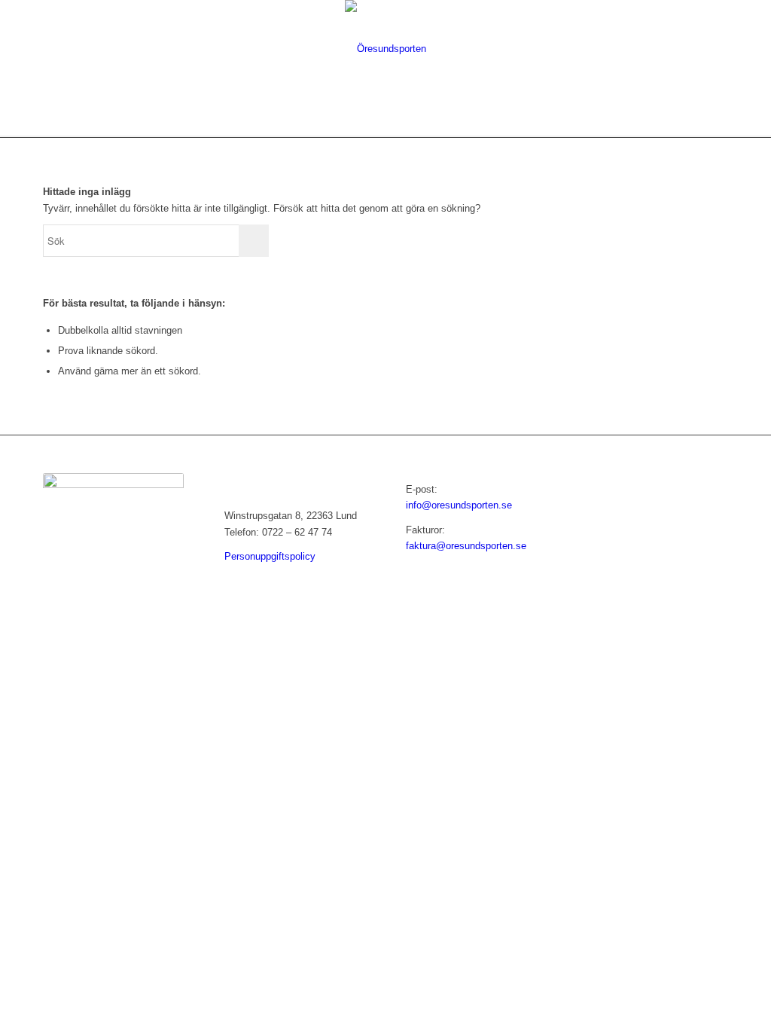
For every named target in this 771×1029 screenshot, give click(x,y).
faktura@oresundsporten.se (466, 545)
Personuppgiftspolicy (269, 556)
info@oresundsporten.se (459, 505)
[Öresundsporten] (385, 49)
